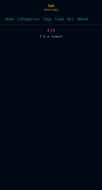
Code (59, 19)
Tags (47, 19)
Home (9, 19)
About (83, 19)
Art (70, 19)
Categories (28, 19)
